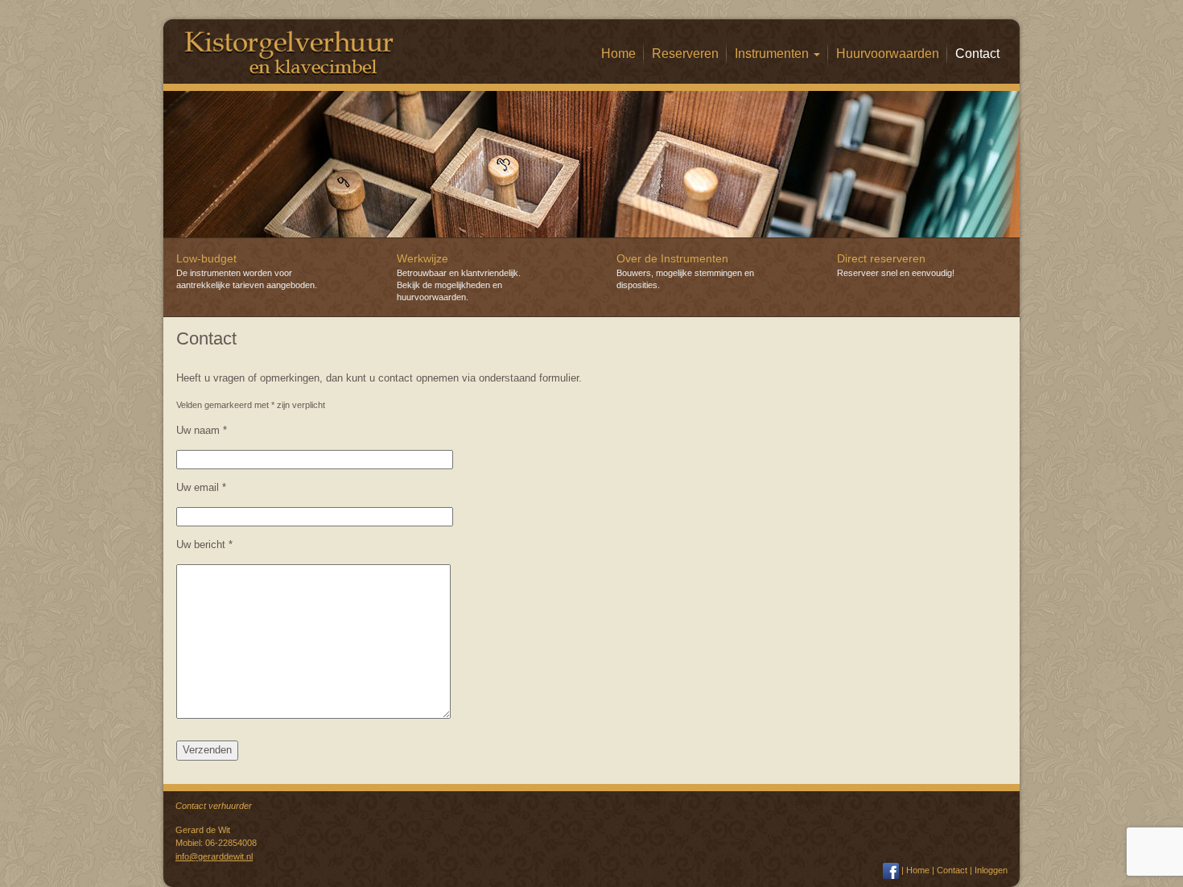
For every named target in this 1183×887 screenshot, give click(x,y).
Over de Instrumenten (672, 258)
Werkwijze (422, 258)
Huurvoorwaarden (887, 53)
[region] (591, 164)
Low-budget (206, 258)
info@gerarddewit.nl (214, 856)
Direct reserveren (881, 258)
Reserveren (685, 53)
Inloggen (991, 870)
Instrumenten (773, 53)
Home (618, 53)
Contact (977, 53)
